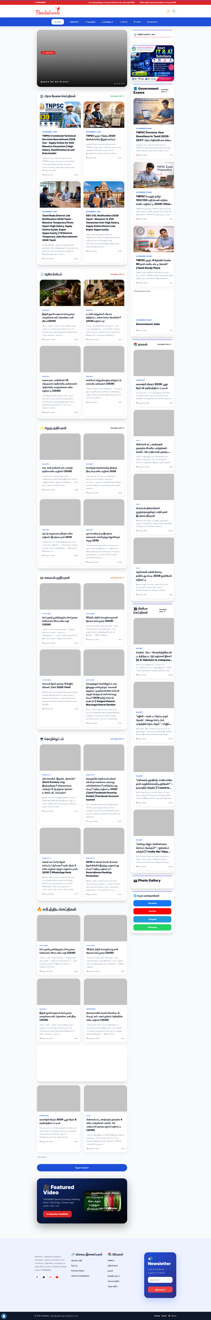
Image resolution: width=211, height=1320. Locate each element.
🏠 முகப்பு (58, 22)
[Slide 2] (114, 83)
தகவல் (110, 1271)
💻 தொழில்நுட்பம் (107, 22)
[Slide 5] (124, 83)
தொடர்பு (74, 1265)
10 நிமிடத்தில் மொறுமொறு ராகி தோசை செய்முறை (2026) (126, 2)
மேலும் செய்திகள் (82, 1168)
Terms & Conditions (80, 1276)
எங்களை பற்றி (76, 1260)
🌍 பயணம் (137, 22)
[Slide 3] (116, 83)
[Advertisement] (113, 11)
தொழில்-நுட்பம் (114, 1276)
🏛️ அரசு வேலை (152, 22)
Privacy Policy (77, 1271)
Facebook (152, 903)
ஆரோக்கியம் (113, 1265)
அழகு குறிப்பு (113, 1286)
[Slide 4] (120, 83)
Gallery (111, 1260)
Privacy (157, 1316)
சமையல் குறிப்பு (114, 1281)
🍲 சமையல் (123, 22)
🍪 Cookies (172, 1316)
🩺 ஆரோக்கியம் (73, 22)
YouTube (152, 911)
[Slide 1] (112, 83)
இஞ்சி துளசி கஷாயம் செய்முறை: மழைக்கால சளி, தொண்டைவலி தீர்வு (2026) (175, 2)
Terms (164, 1316)
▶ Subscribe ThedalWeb (57, 1214)
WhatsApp (152, 927)
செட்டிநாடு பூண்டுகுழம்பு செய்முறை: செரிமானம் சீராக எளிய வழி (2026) (79, 2)
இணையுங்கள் (160, 1290)
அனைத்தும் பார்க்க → (117, 96)
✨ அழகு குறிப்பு (90, 22)
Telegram (152, 919)
